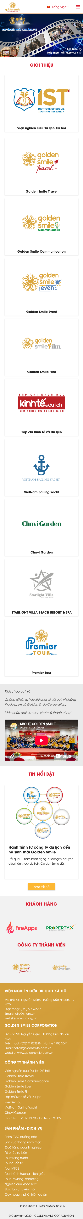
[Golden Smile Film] (41, 347)
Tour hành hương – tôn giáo (25, 1173)
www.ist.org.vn (27, 1018)
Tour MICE (12, 1168)
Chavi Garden (15, 1112)
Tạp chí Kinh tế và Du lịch (23, 1096)
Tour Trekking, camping (22, 1179)
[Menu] (78, 7)
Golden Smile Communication (27, 1081)
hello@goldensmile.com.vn (32, 1048)
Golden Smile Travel (19, 1076)
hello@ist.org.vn (24, 1013)
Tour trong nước (16, 1157)
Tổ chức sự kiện (16, 1152)
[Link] (12, 7)
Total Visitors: (47, 1206)
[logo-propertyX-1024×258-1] (41, 926)
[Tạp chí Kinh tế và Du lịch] (41, 407)
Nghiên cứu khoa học (21, 1184)
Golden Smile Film (17, 1091)
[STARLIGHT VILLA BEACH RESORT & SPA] (41, 587)
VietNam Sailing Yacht (21, 1107)
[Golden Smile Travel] (41, 166)
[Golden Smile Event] (41, 286)
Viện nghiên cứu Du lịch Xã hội (27, 1070)
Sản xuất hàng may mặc (23, 1142)
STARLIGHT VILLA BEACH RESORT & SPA (33, 1117)
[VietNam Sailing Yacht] (41, 467)
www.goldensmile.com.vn (35, 1052)
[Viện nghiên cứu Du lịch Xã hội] (41, 103)
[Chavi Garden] (41, 527)
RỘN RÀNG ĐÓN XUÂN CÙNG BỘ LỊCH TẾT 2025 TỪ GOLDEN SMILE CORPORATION (38, 851)
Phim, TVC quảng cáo (21, 1136)
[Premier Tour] (41, 647)
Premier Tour (13, 1102)
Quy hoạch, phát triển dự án (26, 1194)
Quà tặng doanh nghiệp (23, 1147)
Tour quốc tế (14, 1163)
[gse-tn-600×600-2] (61, 967)
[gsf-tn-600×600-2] (21, 967)
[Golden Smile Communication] (41, 226)
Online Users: (27, 1206)
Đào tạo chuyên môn (20, 1189)
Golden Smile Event (19, 1086)
